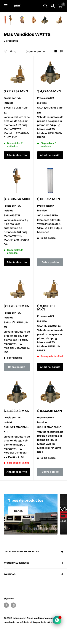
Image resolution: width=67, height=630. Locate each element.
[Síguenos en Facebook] (6, 605)
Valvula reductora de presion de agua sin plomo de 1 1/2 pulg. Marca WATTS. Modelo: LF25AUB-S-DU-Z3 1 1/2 (17, 127)
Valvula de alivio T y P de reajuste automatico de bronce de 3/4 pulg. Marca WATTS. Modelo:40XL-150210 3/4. (16, 232)
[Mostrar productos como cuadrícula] (55, 51)
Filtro (12, 51)
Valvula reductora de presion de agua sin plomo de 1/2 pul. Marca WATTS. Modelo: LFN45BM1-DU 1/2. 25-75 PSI (17, 446)
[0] (60, 6)
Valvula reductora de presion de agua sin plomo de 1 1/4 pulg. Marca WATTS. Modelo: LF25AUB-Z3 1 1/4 (17, 341)
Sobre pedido (50, 262)
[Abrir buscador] (45, 6)
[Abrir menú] (5, 5)
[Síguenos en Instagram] (13, 605)
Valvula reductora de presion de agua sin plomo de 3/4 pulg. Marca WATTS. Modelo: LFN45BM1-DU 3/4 (50, 127)
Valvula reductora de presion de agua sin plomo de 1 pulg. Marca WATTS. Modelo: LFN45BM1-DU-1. (50, 442)
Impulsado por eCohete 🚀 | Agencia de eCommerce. (32, 622)
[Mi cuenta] (53, 6)
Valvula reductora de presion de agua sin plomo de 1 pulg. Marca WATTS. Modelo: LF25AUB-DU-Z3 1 (50, 340)
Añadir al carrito (17, 155)
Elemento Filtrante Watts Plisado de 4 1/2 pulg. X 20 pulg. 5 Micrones (49, 226)
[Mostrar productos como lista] (61, 51)
